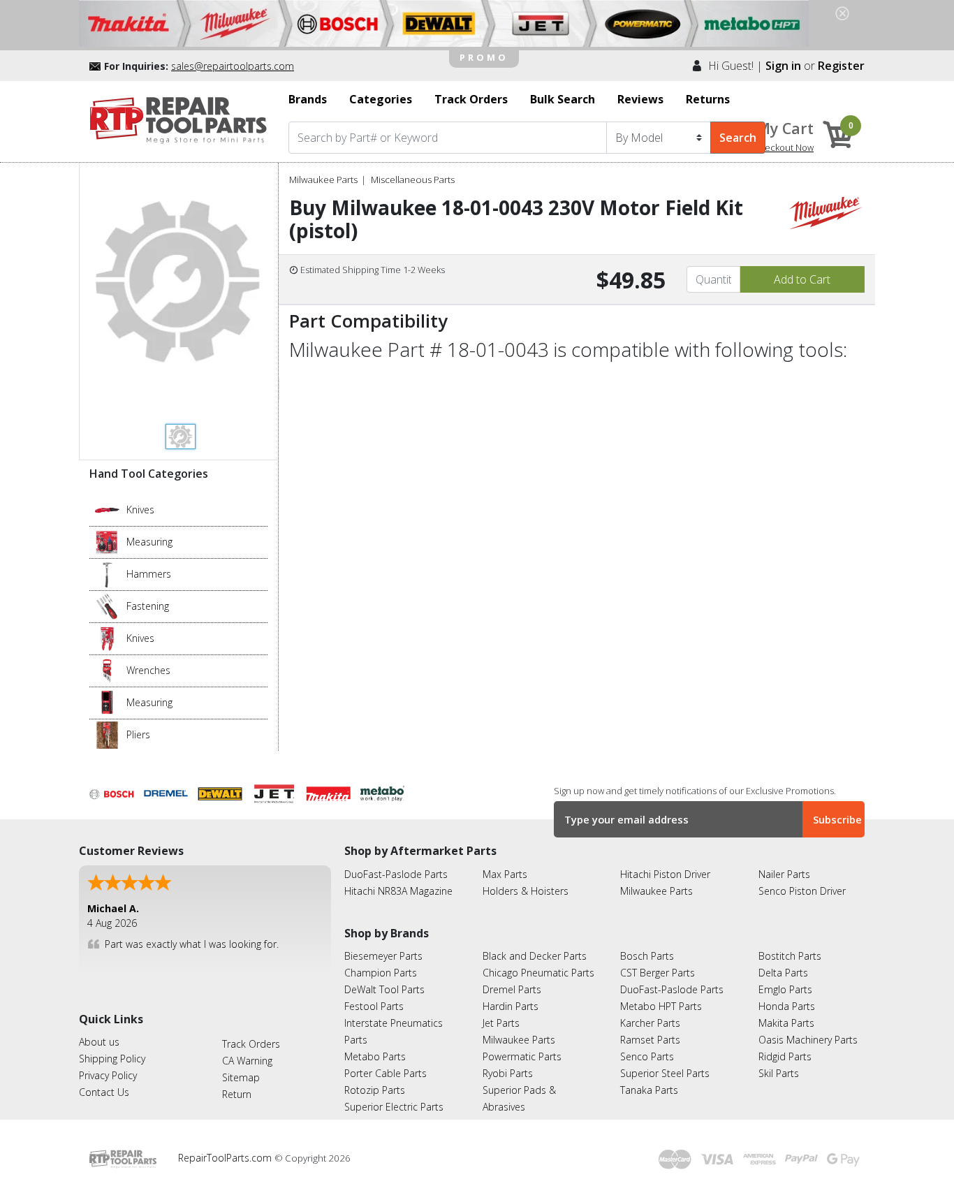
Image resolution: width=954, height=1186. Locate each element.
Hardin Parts (510, 1006)
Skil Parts (778, 1073)
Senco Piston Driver (802, 891)
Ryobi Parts (508, 1073)
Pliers (138, 734)
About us (99, 1041)
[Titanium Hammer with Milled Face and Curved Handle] (107, 573)
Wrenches (148, 670)
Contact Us (104, 1092)
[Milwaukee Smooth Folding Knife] (107, 637)
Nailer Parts (784, 874)
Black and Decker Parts (535, 955)
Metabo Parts (375, 1056)
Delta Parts (783, 972)
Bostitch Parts (789, 955)
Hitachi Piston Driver (665, 874)
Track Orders (251, 1043)
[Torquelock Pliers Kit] (107, 734)
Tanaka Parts (649, 1090)
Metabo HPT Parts (661, 1006)
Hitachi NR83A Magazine (398, 891)
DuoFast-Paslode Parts (396, 874)
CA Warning (247, 1060)
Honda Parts (786, 1006)
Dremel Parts (512, 989)
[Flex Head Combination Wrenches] (107, 670)
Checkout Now (784, 147)
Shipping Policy (112, 1058)
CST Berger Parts (657, 972)
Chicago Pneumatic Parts (538, 972)
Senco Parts (647, 1056)
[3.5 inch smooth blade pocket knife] (107, 509)
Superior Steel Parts (665, 1073)
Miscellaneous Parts (413, 179)
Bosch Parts (647, 955)
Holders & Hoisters (525, 891)
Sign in (783, 65)
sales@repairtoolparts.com (232, 66)
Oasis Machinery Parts (808, 1039)
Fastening (147, 606)
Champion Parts (380, 972)
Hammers (148, 573)
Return (236, 1094)
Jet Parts (501, 1023)
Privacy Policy (108, 1075)
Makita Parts (786, 1023)
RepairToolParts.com (226, 1157)
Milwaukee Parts (323, 179)
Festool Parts (374, 1006)
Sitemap (241, 1077)
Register (841, 65)
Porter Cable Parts (385, 1073)
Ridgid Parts (785, 1056)
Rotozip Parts (374, 1090)
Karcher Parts (650, 1023)
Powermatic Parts (522, 1056)
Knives (140, 509)
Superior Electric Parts (393, 1106)
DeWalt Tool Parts (384, 989)
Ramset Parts (650, 1039)
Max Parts (505, 874)
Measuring (149, 541)
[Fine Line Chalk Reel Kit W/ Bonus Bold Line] (107, 541)
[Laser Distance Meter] (107, 702)
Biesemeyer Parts (383, 955)
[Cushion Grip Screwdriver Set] (107, 605)
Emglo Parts (785, 989)
